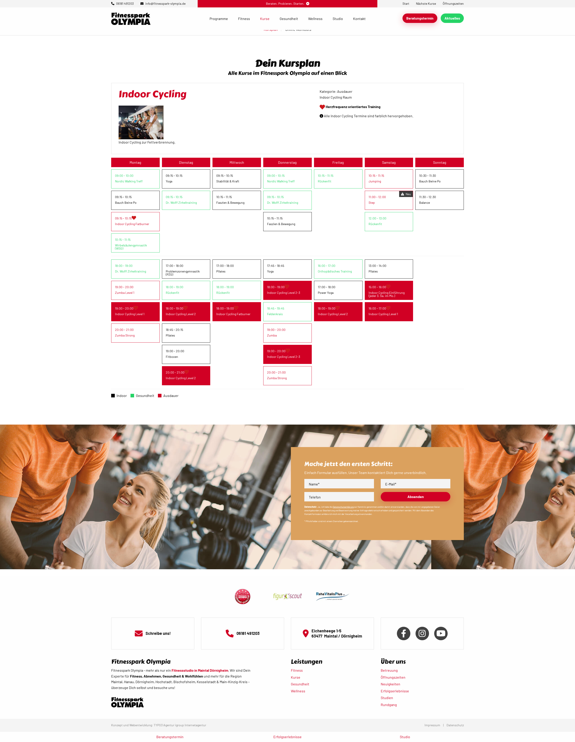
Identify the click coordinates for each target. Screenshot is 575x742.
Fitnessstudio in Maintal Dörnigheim (200, 670)
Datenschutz (455, 725)
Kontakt (359, 18)
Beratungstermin (419, 18)
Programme (219, 18)
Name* (314, 484)
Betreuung (389, 670)
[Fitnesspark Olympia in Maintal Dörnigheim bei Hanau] (130, 18)
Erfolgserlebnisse (395, 691)
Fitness (244, 18)
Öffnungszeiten (393, 677)
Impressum (432, 725)
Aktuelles (452, 18)
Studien (387, 697)
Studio (338, 18)
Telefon (315, 497)
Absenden (415, 496)
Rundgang (389, 704)
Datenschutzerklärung (343, 506)
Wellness (315, 18)
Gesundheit (289, 18)
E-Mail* (390, 484)
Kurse (265, 18)
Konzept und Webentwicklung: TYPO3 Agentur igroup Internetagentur (158, 725)
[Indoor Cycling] (141, 122)
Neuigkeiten (390, 684)
